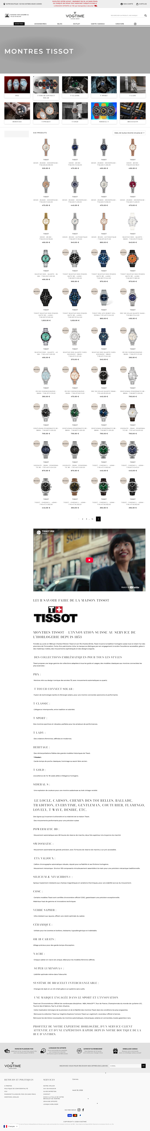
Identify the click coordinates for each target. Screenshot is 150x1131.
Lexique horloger (50, 1104)
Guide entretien (49, 1091)
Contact (46, 1094)
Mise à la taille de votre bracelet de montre (53, 1097)
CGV (5, 1091)
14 (92, 519)
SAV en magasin (49, 1088)
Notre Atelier (49, 1086)
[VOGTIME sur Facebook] (83, 1109)
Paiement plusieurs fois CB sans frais (20, 1094)
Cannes (75, 1079)
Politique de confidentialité (16, 1088)
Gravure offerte (50, 1101)
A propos (8, 1086)
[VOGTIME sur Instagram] (79, 1109)
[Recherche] (146, 15)
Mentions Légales (11, 1097)
